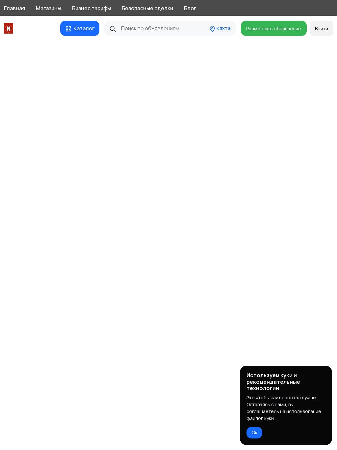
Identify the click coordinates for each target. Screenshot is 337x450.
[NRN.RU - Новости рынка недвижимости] (9, 28)
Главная (14, 8)
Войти (321, 28)
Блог (190, 8)
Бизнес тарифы (91, 8)
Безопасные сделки (147, 8)
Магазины (48, 8)
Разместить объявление (273, 28)
